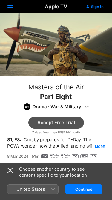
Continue (84, 189)
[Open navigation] (14, 6)
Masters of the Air (56, 87)
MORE (100, 147)
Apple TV (56, 7)
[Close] (10, 170)
